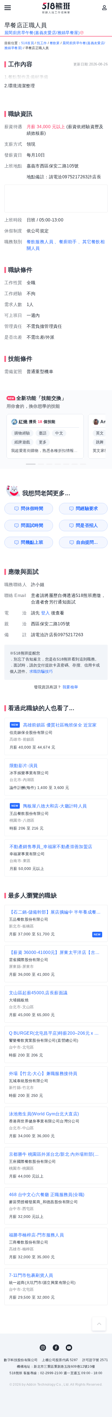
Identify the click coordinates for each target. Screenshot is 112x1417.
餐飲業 (55, 43)
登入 (45, 613)
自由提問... (87, 542)
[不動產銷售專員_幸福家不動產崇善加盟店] (56, 858)
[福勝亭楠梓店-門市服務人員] (56, 1246)
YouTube (69, 1347)
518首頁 (27, 43)
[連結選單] (7, 7)
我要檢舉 (70, 687)
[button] (31, 464)
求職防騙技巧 (41, 671)
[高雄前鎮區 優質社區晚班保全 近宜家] (56, 736)
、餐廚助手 (65, 241)
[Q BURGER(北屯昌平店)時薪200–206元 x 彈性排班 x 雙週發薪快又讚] (56, 1044)
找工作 (42, 43)
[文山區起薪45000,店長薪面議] (56, 1004)
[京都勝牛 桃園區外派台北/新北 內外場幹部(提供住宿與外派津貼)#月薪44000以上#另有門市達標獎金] (56, 1165)
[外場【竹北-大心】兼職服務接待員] (56, 1085)
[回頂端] (99, 1323)
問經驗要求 (87, 508)
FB (56, 1347)
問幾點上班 (32, 542)
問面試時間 (32, 525)
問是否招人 (87, 525)
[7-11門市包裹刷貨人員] (56, 1286)
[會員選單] (104, 7)
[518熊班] (56, 8)
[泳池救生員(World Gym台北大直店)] (56, 1125)
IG (43, 1347)
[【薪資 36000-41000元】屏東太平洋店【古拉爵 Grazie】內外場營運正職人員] (56, 963)
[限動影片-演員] (56, 777)
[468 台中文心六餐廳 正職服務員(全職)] (56, 1206)
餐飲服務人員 (40, 241)
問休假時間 (32, 508)
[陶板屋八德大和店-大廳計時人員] (56, 817)
